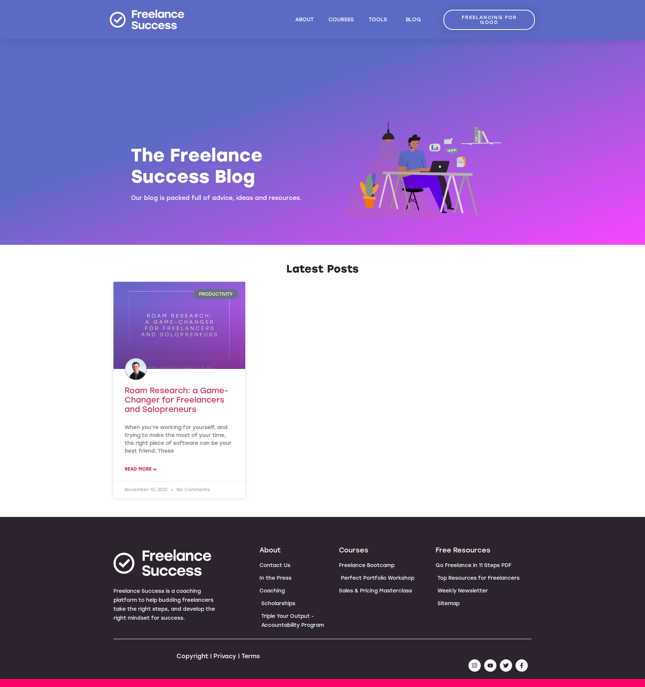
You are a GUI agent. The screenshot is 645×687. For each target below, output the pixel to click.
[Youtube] (490, 665)
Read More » (141, 469)
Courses (341, 19)
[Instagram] (474, 665)
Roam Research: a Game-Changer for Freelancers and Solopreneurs (176, 400)
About (304, 19)
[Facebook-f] (521, 665)
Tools (378, 19)
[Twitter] (506, 665)
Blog (413, 19)
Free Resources (463, 550)
